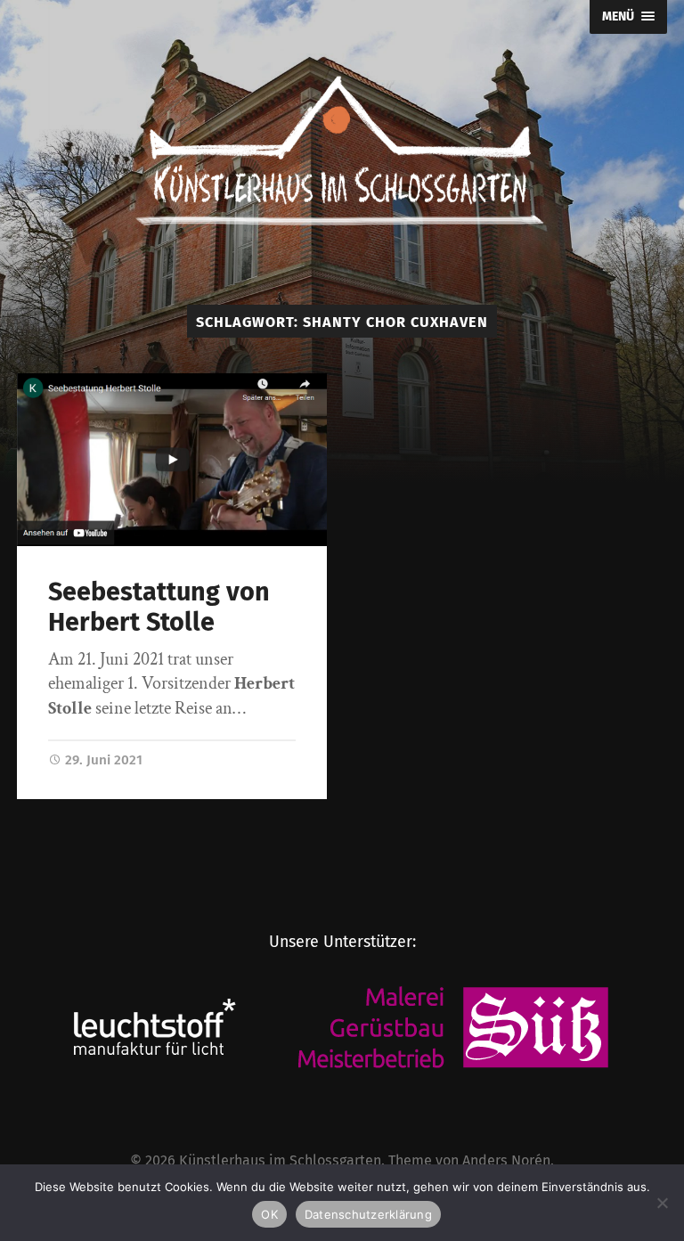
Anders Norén (506, 1160)
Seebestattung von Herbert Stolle (159, 607)
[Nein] (662, 1203)
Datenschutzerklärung (368, 1214)
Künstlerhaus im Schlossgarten (280, 1160)
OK (269, 1214)
